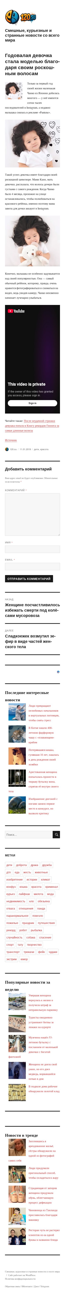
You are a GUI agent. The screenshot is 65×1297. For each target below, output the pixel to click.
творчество (34, 945)
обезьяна (44, 901)
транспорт (13, 952)
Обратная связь (12, 1286)
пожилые (12, 923)
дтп (8, 872)
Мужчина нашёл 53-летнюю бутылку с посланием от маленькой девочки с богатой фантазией (33, 1046)
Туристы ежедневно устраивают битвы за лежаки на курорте (41, 1022)
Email (10, 559)
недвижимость (15, 901)
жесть (27, 872)
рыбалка (36, 930)
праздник (28, 923)
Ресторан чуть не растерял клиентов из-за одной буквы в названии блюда (44, 1234)
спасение (45, 937)
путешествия (46, 923)
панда (41, 908)
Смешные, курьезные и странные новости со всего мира (32, 35)
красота (44, 449)
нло (31, 901)
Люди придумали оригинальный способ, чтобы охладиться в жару (43, 1172)
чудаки (53, 952)
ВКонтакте (27, 1286)
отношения (26, 908)
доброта (21, 865)
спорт (10, 945)
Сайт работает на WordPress (21, 1275)
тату (20, 945)
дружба (47, 865)
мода (50, 894)
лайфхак (24, 894)
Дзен (36, 1286)
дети (36, 449)
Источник (11, 440)
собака (30, 937)
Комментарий (16, 490)
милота (38, 894)
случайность (14, 937)
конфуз (11, 887)
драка (34, 865)
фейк (41, 952)
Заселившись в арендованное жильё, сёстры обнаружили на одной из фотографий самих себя (32, 1150)
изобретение (14, 879)
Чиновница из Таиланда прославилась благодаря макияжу (43, 1214)
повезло (37, 916)
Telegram (44, 1286)
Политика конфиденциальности (20, 1278)
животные (41, 872)
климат (45, 879)
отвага (10, 908)
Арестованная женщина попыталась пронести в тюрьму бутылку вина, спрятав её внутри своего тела (33, 781)
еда (17, 872)
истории (32, 879)
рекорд (10, 930)
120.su (13, 449)
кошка (23, 887)
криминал (51, 887)
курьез (10, 894)
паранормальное (17, 916)
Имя (9, 542)
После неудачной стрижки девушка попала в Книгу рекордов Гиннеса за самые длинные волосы (32, 425)
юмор (24, 959)
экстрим (11, 959)
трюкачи (29, 952)
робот (23, 930)
